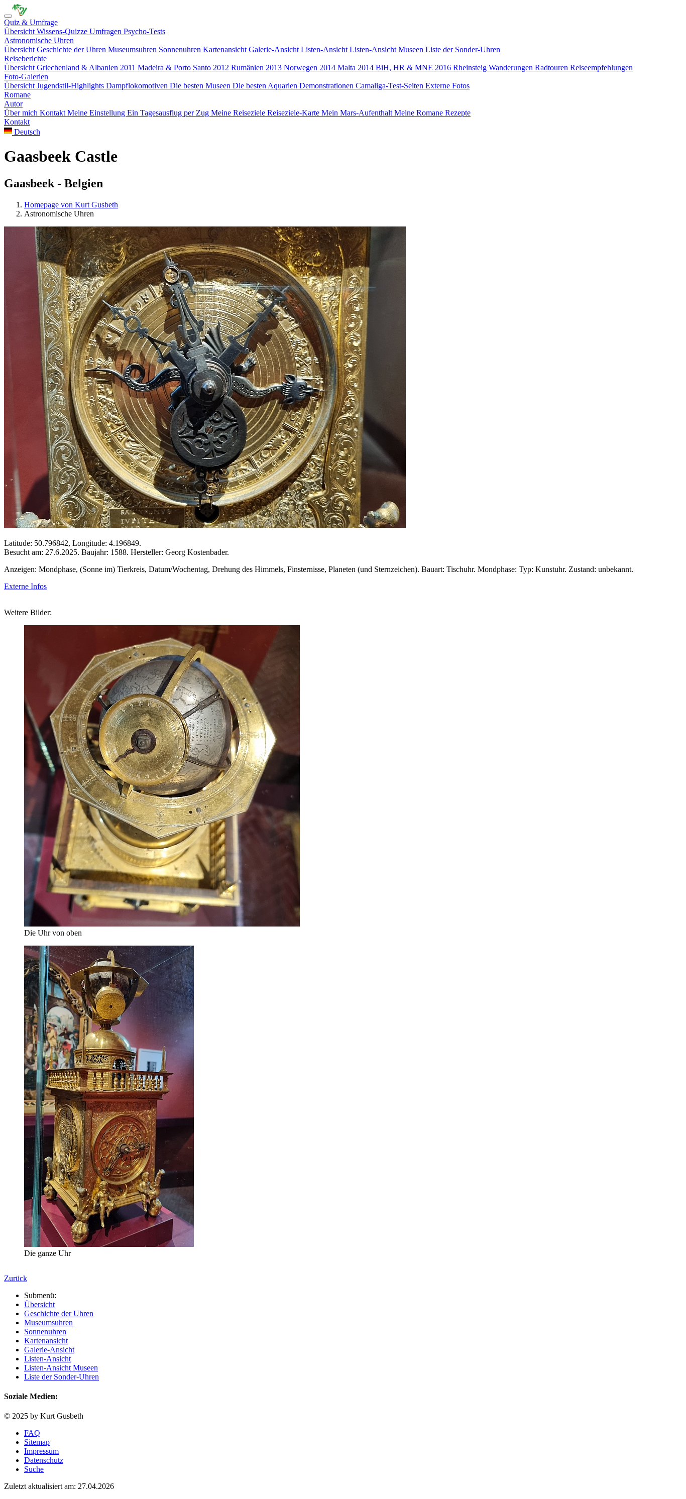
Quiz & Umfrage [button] (31, 22)
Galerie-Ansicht (275, 49)
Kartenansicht (226, 49)
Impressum (41, 1451)
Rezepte (458, 112)
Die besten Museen (201, 85)
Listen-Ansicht (325, 49)
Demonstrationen (327, 85)
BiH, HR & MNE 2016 (414, 67)
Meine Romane (419, 112)
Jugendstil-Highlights (71, 85)
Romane (17, 94)
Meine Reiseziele (239, 112)
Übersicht (20, 31)
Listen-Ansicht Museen (387, 49)
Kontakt (53, 112)
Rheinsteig (471, 67)
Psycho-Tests (144, 31)
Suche (34, 1469)
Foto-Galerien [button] (26, 76)
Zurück (15, 1278)
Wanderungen (512, 67)
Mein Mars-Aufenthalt (357, 112)
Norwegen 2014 (310, 67)
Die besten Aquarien (266, 85)
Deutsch (26, 132)
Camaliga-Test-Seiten (390, 85)
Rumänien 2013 (257, 67)
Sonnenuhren (181, 49)
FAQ (32, 1433)
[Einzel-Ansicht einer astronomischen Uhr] (19, 13)
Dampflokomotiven (138, 85)
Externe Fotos (447, 85)
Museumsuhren (133, 49)
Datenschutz (43, 1460)
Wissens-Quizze (63, 31)
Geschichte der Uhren (72, 49)
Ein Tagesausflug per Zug (169, 112)
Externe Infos (25, 586)
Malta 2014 (356, 67)
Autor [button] (13, 103)
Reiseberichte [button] (25, 58)
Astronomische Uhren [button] (39, 40)
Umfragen (106, 31)
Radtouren (552, 67)
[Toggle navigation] (8, 16)
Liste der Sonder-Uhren (462, 49)
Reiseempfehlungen (601, 67)
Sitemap (37, 1442)
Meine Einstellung (97, 112)
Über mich (22, 112)
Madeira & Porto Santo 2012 (184, 67)
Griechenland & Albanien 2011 (87, 67)
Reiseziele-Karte (294, 112)
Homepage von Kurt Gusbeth (71, 204)
